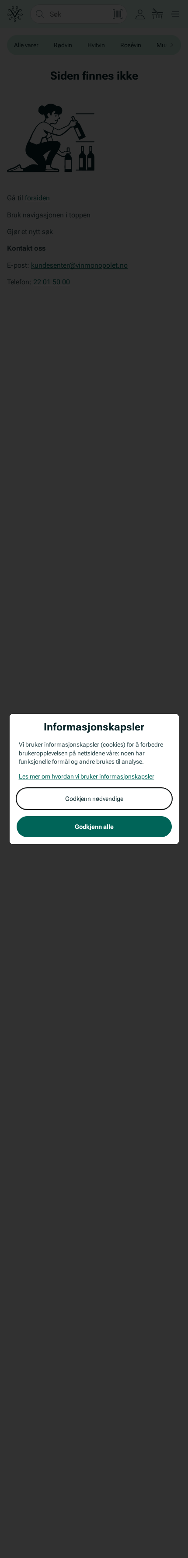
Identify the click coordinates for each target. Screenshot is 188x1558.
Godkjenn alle (94, 826)
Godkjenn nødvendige (94, 798)
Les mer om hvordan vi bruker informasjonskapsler (86, 776)
